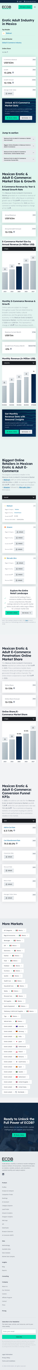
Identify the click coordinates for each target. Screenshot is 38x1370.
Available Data (6, 1249)
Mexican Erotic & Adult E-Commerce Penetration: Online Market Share (15, 152)
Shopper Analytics (7, 1217)
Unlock (10, 93)
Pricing (4, 1311)
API (3, 1224)
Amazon (7, 487)
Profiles (4, 1187)
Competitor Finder (7, 1194)
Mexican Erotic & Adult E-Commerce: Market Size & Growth (17, 139)
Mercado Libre (24, 487)
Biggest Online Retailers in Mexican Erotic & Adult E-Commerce (17, 146)
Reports (4, 1270)
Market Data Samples (8, 1256)
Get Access (25, 118)
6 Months (7, 363)
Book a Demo (26, 7)
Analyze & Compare (8, 1191)
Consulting (5, 1276)
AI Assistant (5, 1202)
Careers (4, 1294)
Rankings (5, 1198)
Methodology (6, 1245)
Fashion (17, 509)
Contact (4, 1301)
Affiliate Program (7, 1297)
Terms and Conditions (8, 1361)
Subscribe (19, 1337)
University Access (31, 1)
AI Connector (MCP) (7, 1235)
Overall (6, 497)
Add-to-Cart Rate (9, 827)
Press (3, 1305)
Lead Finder (5, 1209)
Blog (3, 1267)
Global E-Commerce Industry (11, 43)
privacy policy (15, 1345)
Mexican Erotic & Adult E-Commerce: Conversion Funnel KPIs (15, 159)
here (26, 620)
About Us (5, 1286)
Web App (5, 1220)
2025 (5, 821)
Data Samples (6, 1253)
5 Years (6, 249)
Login (20, 1)
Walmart (9, 33)
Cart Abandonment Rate (12, 840)
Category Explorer (7, 1205)
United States (17, 512)
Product (4, 1183)
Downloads (5, 1228)
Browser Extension (7, 1231)
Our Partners (6, 1290)
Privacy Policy (6, 1358)
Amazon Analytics (7, 1213)
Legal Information (7, 1354)
